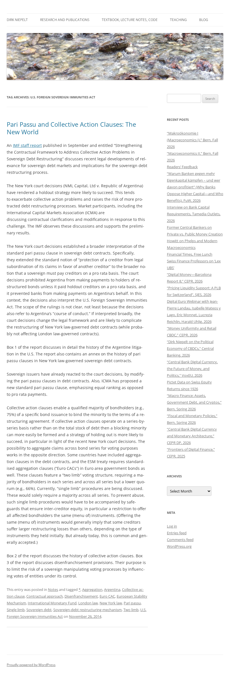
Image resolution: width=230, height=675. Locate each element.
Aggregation (92, 589)
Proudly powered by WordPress (31, 664)
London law (88, 602)
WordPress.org (179, 546)
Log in (172, 526)
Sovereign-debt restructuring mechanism (87, 609)
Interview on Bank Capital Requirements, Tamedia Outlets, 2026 (193, 214)
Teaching (178, 19)
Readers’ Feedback (182, 166)
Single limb (16, 609)
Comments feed (180, 539)
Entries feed (177, 532)
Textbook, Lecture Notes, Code (130, 19)
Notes (53, 589)
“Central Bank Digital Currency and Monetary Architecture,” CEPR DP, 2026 (192, 436)
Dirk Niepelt (17, 19)
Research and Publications (64, 19)
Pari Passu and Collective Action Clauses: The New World (71, 128)
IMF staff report (27, 145)
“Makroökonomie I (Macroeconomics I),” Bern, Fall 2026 (192, 140)
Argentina (112, 589)
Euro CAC (107, 596)
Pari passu (132, 602)
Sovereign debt (39, 609)
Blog (203, 19)
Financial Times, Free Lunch (189, 254)
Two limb (131, 609)
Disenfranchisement (81, 596)
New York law (111, 602)
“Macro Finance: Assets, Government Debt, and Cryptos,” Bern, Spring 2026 (194, 402)
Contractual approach (44, 596)
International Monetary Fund (52, 602)
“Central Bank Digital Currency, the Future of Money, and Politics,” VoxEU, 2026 (192, 368)
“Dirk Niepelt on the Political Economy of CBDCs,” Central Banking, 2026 (190, 348)
